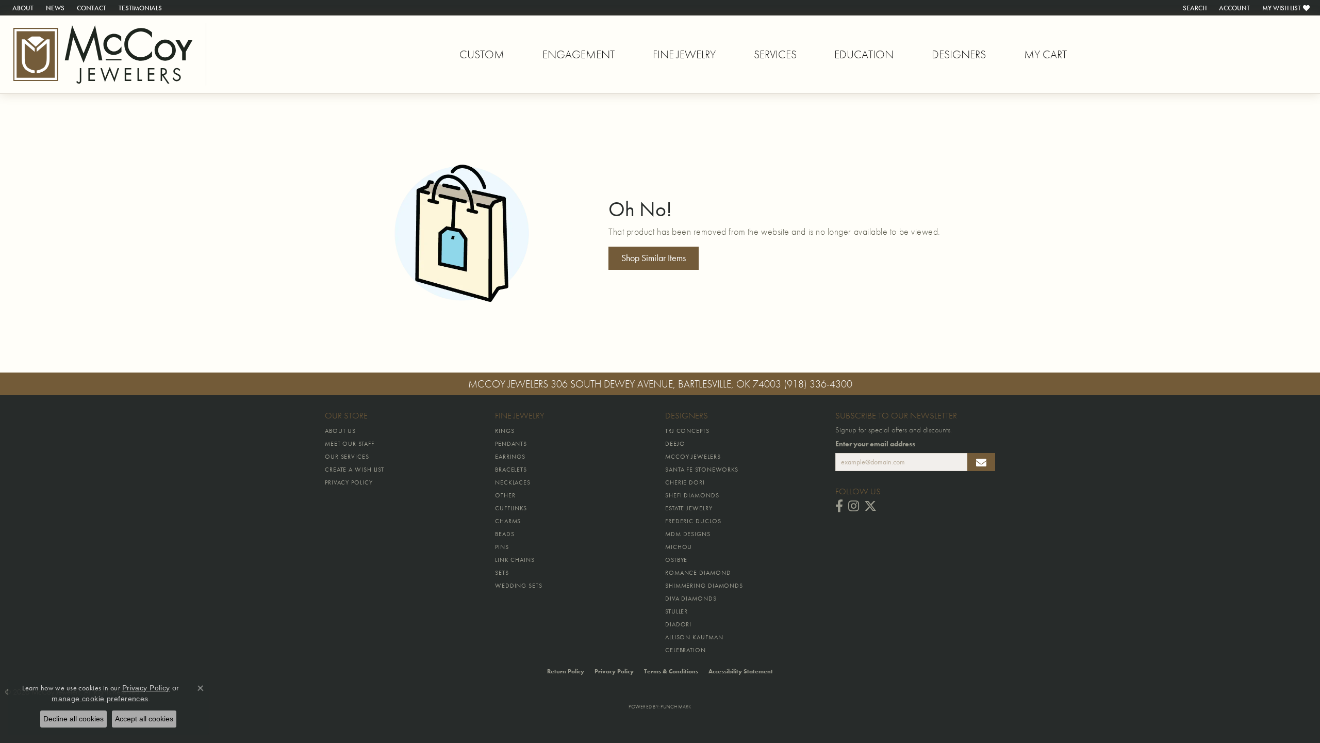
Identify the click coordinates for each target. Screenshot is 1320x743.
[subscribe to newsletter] (981, 462)
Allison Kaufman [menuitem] (694, 637)
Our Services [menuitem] (347, 457)
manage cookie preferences (100, 698)
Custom (481, 54)
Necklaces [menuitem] (513, 482)
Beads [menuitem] (505, 534)
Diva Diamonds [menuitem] (691, 598)
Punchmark (676, 706)
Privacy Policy (614, 671)
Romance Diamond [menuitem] (698, 573)
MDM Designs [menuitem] (688, 534)
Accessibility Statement (740, 671)
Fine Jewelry (684, 54)
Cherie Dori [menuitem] (685, 482)
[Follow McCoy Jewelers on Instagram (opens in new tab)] (853, 506)
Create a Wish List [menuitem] (354, 469)
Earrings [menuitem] (510, 457)
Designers (959, 54)
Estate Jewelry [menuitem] (689, 508)
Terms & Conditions (671, 671)
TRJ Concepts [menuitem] (687, 431)
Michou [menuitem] (678, 547)
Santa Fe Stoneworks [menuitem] (701, 469)
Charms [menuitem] (508, 521)
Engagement (578, 54)
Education (864, 54)
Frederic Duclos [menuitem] (693, 521)
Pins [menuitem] (502, 547)
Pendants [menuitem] (511, 444)
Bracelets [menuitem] (511, 469)
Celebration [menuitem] (685, 650)
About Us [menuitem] (340, 431)
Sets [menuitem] (502, 573)
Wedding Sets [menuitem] (518, 586)
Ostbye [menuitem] (676, 560)
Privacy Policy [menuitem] (349, 482)
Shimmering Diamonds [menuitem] (704, 586)
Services (775, 54)
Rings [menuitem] (505, 431)
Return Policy (565, 671)
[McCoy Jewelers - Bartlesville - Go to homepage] (103, 54)
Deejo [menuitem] (675, 444)
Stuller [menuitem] (676, 611)
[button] (1194, 7)
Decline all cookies (73, 719)
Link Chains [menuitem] (515, 560)
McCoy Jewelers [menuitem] (693, 457)
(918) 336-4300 (818, 384)
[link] (22, 7)
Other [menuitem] (505, 495)
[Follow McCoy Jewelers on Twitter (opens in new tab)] (870, 506)
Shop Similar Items (653, 258)
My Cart (1045, 54)
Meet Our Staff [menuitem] (349, 444)
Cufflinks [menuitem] (511, 508)
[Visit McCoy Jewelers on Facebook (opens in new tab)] (839, 506)
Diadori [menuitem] (678, 624)
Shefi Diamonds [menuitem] (692, 495)
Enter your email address (875, 443)
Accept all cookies (144, 719)
